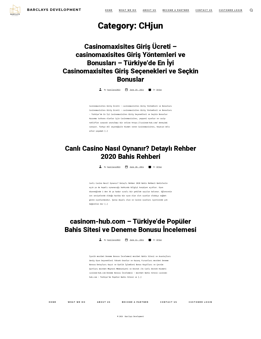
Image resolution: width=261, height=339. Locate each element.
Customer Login (230, 10)
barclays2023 (113, 90)
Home (109, 10)
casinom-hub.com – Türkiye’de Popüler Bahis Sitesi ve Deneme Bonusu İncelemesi (130, 226)
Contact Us (203, 10)
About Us (149, 10)
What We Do (127, 10)
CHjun (159, 90)
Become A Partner (176, 10)
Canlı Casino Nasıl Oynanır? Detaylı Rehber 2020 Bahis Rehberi (130, 153)
